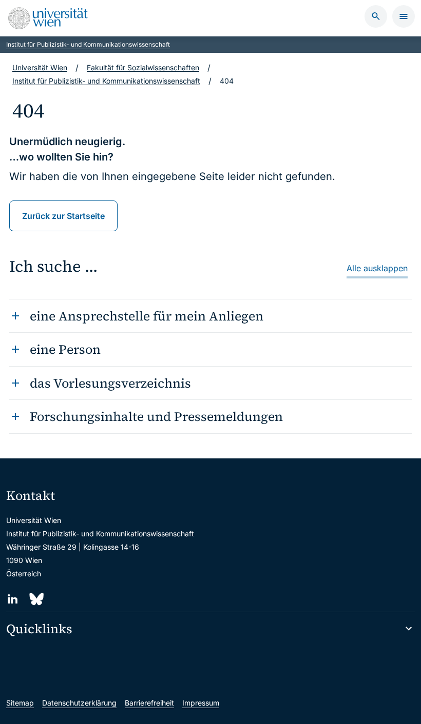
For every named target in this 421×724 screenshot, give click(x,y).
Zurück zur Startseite (63, 216)
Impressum (200, 702)
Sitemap (20, 702)
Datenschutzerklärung (79, 702)
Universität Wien (39, 67)
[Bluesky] (35, 599)
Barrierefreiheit (149, 702)
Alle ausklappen (377, 268)
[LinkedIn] (12, 599)
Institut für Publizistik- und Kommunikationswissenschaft (88, 44)
